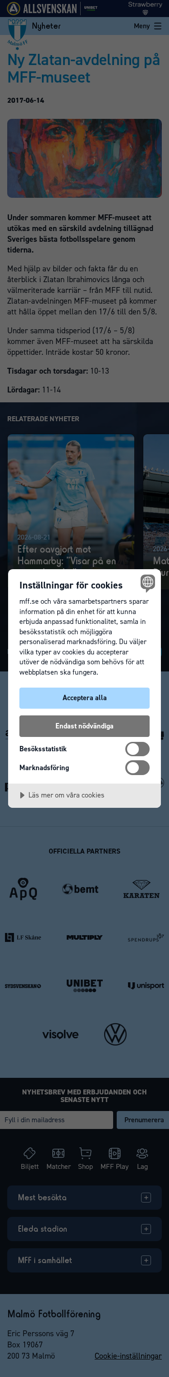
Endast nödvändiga (84, 726)
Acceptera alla (85, 697)
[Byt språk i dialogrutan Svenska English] (146, 583)
